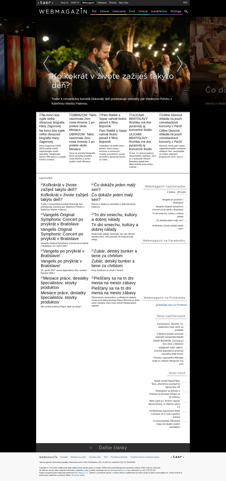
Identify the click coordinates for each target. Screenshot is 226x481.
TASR (51, 468)
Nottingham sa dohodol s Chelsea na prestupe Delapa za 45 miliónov (164, 394)
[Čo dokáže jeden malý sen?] (115, 187)
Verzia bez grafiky (78, 475)
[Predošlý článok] (46, 63)
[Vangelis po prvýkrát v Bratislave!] (65, 253)
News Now (123, 3)
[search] (186, 11)
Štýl (94, 11)
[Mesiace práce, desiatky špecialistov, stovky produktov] (65, 283)
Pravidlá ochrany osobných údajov (145, 457)
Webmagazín (88, 3)
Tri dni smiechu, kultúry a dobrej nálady (114, 227)
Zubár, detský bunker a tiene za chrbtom (113, 263)
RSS (185, 2)
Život (132, 11)
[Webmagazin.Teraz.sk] (48, 458)
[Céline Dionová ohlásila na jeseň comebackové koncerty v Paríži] (173, 120)
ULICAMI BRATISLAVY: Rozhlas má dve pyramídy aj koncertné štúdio (140, 142)
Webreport (102, 3)
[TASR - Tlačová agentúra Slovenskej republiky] (177, 457)
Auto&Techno (159, 11)
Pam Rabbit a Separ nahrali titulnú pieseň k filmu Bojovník (113, 136)
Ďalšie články (113, 447)
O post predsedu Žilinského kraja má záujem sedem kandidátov (166, 424)
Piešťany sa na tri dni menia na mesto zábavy (113, 290)
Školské (112, 3)
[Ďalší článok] (179, 63)
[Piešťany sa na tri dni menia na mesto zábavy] (115, 280)
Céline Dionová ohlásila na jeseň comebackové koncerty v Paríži (170, 136)
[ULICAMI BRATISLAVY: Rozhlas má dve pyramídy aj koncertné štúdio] (143, 122)
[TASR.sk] (45, 3)
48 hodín (181, 192)
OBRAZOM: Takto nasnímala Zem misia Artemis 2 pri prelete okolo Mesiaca (81, 142)
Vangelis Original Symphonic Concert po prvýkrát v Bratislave (62, 234)
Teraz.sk (64, 3)
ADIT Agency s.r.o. (81, 473)
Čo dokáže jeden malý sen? (112, 197)
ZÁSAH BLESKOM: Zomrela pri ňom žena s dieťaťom (168, 342)
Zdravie (104, 11)
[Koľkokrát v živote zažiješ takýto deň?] (65, 187)
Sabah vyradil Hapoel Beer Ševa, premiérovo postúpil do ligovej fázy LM (166, 384)
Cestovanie (119, 11)
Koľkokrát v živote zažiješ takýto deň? (64, 197)
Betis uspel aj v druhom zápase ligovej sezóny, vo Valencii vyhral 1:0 (164, 404)
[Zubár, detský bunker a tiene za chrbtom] (115, 253)
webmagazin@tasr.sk (118, 470)
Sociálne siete (95, 457)
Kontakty (64, 457)
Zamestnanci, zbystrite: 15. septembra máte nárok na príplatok (170, 327)
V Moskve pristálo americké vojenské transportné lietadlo (169, 335)
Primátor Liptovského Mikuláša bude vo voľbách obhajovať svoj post (168, 360)
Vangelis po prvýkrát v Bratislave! (61, 263)
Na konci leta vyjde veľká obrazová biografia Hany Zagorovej (52, 136)
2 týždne (171, 192)
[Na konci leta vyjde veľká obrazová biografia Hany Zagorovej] (53, 120)
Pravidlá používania (119, 457)
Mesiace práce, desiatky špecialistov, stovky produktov (63, 297)
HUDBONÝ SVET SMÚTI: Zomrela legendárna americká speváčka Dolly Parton (168, 350)
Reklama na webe (78, 457)
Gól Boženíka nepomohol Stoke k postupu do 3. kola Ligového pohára (164, 414)
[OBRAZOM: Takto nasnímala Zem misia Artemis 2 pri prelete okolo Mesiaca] (83, 122)
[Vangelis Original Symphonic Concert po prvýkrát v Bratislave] (65, 219)
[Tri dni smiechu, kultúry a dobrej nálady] (115, 217)
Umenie (143, 11)
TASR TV (75, 3)
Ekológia (175, 11)
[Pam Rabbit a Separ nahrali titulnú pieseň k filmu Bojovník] (113, 120)
